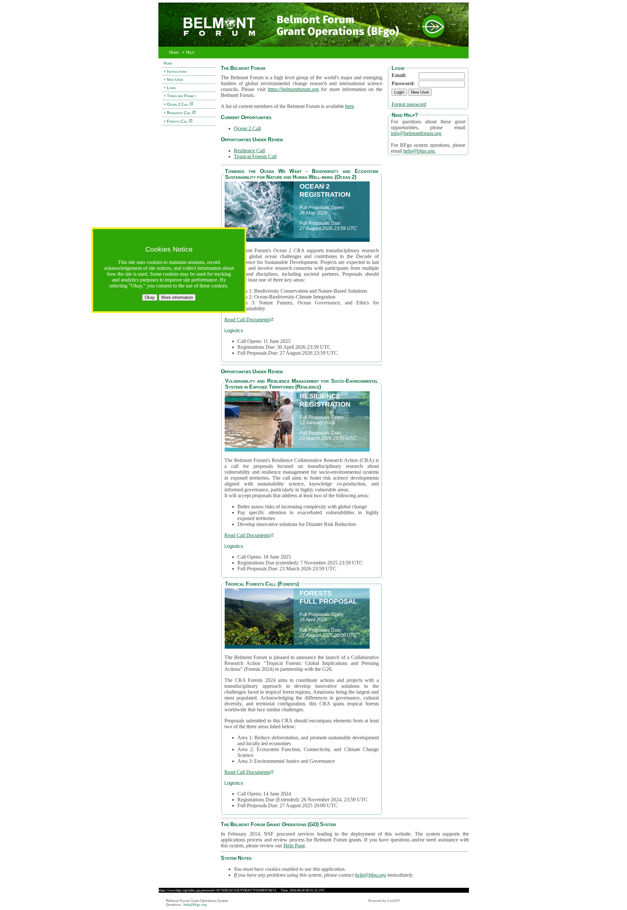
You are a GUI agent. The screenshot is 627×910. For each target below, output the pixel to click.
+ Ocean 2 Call (176, 104)
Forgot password (409, 104)
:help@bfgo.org (195, 904)
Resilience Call (249, 150)
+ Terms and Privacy (180, 96)
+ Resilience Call (178, 113)
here (349, 106)
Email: (399, 75)
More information (177, 297)
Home (174, 52)
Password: (403, 83)
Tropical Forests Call (255, 156)
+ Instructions (175, 71)
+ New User (173, 79)
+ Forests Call (176, 121)
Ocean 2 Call (247, 128)
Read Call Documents (247, 319)
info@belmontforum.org (416, 133)
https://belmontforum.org (293, 89)
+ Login (170, 87)
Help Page (294, 845)
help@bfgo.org (419, 151)
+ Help (188, 52)
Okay (150, 297)
